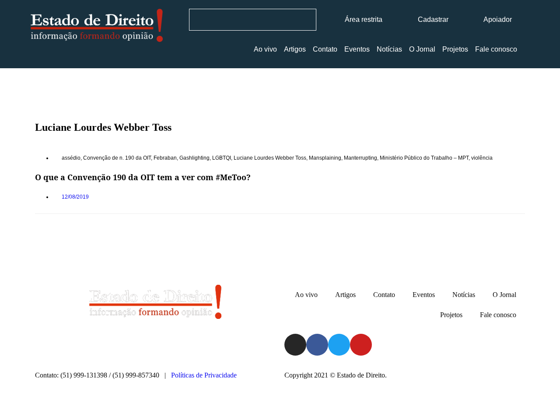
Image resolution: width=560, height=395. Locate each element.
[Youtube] (361, 345)
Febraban (165, 158)
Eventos (357, 49)
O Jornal (422, 49)
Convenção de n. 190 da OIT (117, 158)
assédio (71, 158)
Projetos (455, 49)
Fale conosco (496, 49)
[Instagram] (295, 345)
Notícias (389, 49)
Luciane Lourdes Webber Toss (270, 158)
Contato (325, 49)
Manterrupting (360, 158)
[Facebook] (317, 345)
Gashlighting (194, 158)
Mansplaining (325, 158)
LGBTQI (221, 158)
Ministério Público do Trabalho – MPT (424, 158)
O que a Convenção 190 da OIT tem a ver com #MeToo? (143, 177)
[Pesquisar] (305, 19)
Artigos (295, 49)
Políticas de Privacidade (204, 375)
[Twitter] (339, 345)
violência (482, 158)
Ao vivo (265, 49)
